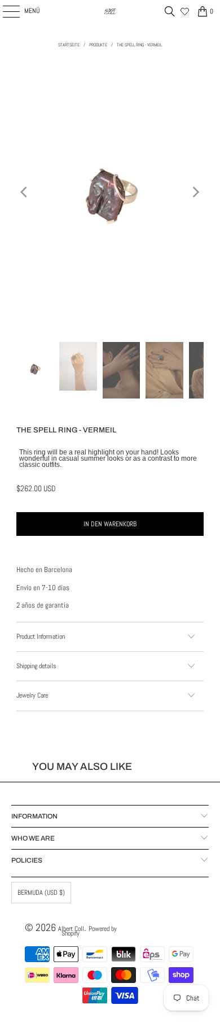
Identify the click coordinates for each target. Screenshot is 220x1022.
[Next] (195, 192)
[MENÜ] (5, 11)
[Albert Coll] (110, 11)
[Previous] (25, 192)
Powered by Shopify (89, 931)
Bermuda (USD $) (41, 892)
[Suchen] (170, 11)
